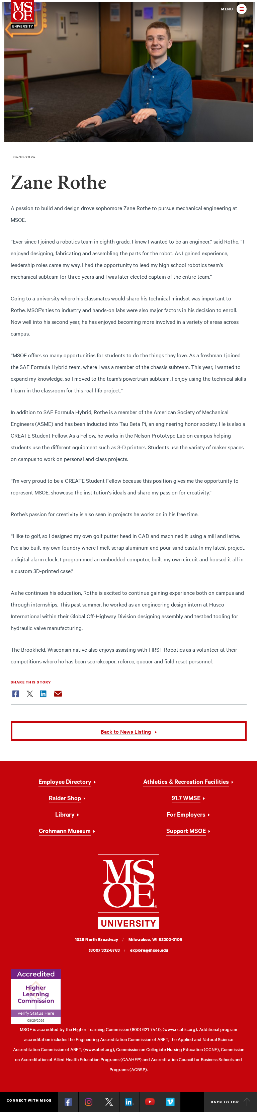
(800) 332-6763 (104, 950)
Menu (227, 9)
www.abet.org (98, 1049)
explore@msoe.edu (149, 950)
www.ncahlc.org (179, 1029)
